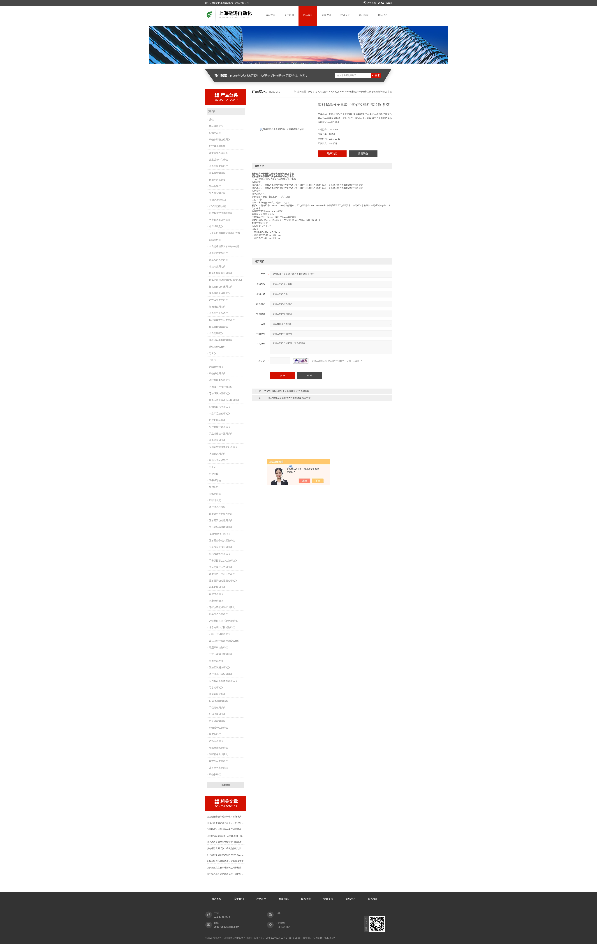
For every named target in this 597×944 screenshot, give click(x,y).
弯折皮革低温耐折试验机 (222, 607)
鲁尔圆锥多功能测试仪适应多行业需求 (225, 861)
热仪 (211, 119)
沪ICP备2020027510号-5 (275, 938)
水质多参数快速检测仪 (220, 213)
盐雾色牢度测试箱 (218, 767)
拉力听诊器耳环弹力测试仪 (223, 680)
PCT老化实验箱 (217, 146)
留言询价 (363, 153)
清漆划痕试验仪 (217, 694)
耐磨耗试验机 (216, 660)
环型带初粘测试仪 (218, 647)
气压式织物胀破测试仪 (220, 527)
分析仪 (212, 360)
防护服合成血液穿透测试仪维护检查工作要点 (226, 867)
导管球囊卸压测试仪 (219, 393)
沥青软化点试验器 (218, 153)
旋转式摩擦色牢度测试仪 (222, 320)
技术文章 (345, 15)
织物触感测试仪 (217, 373)
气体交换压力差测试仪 (220, 567)
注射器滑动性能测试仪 (220, 520)
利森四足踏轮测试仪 (219, 413)
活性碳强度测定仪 (218, 300)
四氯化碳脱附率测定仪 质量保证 (225, 280)
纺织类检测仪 (216, 366)
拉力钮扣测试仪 (217, 440)
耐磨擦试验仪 (216, 600)
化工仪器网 (329, 938)
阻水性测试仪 (216, 687)
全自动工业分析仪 (218, 313)
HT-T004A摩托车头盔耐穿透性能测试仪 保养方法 (287, 398)
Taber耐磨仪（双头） (220, 533)
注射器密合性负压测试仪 (222, 540)
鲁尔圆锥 (213, 487)
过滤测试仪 (215, 132)
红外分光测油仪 (217, 193)
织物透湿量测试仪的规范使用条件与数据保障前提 (226, 842)
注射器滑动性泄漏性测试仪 (223, 580)
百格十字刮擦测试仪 (219, 634)
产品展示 (307, 15)
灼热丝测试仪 (216, 741)
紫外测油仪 (215, 186)
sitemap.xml (295, 938)
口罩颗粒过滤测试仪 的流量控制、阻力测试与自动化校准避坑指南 (226, 835)
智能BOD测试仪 (217, 199)
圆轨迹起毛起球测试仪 (220, 340)
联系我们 (382, 15)
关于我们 (289, 15)
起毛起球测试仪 (217, 587)
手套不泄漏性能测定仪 (220, 654)
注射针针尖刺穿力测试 (220, 513)
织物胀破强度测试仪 (219, 406)
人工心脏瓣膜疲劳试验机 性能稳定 (227, 233)
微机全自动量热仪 (218, 326)
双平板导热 (215, 480)
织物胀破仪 (215, 774)
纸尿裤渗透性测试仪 (219, 554)
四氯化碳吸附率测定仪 (220, 273)
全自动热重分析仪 (218, 253)
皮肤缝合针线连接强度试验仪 (224, 640)
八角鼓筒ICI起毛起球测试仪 (223, 620)
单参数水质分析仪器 (219, 219)
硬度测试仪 (215, 734)
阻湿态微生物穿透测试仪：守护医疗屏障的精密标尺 (226, 823)
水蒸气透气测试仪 (218, 614)
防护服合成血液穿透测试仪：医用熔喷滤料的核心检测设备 (226, 874)
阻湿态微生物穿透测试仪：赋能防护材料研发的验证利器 (226, 816)
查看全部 (226, 784)
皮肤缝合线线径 (217, 507)
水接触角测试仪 (217, 453)
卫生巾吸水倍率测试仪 (220, 547)
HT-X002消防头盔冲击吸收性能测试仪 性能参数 (286, 391)
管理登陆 (307, 938)
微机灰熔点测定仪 (218, 259)
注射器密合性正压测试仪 (222, 574)
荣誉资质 (328, 899)
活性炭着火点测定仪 (219, 293)
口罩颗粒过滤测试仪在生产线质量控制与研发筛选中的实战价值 (226, 829)
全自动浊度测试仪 (218, 166)
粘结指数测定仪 (217, 266)
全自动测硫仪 (216, 333)
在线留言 (363, 15)
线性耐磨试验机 (217, 346)
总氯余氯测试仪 (217, 173)
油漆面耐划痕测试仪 (219, 667)
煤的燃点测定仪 (217, 306)
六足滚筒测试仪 (217, 721)
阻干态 (212, 467)
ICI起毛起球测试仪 (218, 701)
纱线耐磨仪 (215, 239)
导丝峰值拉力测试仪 (219, 427)
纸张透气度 (215, 500)
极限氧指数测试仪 (218, 747)
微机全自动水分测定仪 (220, 286)
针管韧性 (213, 473)
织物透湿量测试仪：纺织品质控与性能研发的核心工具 (226, 848)
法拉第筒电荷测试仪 (219, 380)
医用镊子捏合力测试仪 (220, 386)
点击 (241, 111)
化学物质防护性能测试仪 (222, 627)
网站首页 (270, 15)
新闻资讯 (326, 15)
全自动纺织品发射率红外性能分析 (226, 246)
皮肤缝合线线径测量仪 (220, 674)
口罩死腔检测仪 (217, 420)
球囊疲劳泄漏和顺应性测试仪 (224, 400)
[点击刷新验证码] (300, 361)
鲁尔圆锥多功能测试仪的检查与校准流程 (226, 855)
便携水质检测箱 (217, 179)
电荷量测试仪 (216, 126)
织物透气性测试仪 (218, 727)
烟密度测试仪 (216, 594)
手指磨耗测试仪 (217, 707)
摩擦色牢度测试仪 (218, 761)
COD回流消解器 (217, 206)
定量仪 (212, 353)
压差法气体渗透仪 (218, 460)
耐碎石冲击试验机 (218, 754)
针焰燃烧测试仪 (217, 714)
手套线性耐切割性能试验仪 (223, 560)
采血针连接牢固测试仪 (220, 433)
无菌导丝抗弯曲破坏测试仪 (223, 447)
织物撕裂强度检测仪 (219, 139)
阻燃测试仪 (215, 493)
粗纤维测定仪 (216, 226)
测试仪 (211, 111)
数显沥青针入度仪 (218, 159)
